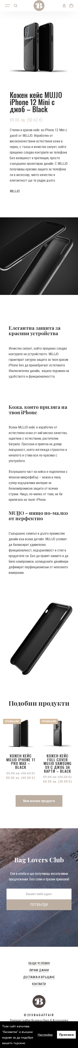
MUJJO (15, 191)
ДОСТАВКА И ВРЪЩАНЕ (39, 977)
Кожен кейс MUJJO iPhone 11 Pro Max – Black (20, 761)
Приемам (66, 1034)
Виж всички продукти (39, 801)
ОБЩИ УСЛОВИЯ (39, 963)
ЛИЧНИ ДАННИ (39, 970)
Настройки (45, 1034)
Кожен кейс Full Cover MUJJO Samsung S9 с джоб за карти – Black (58, 763)
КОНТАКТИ (39, 984)
